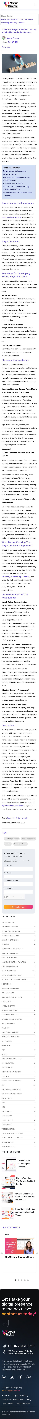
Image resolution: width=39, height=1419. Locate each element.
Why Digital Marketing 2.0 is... (17, 1258)
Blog (3, 16)
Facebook (10, 818)
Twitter (18, 818)
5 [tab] (28, 1280)
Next (37, 1254)
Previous (2, 1254)
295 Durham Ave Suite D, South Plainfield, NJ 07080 (21, 1352)
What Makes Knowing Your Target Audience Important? (17, 188)
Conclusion (8, 196)
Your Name (8, 865)
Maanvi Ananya (13, 38)
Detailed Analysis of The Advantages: (18, 192)
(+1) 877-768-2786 (21, 1346)
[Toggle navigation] (35, 5)
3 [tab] (22, 1280)
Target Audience (10, 174)
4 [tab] (25, 1280)
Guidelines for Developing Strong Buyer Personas (16, 178)
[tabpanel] (19, 1252)
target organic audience (20, 843)
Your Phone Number (11, 880)
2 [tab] (18, 1280)
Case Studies (7, 1403)
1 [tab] (15, 1280)
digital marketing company (12, 838)
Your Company (9, 888)
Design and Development (12, 1399)
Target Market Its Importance (14, 171)
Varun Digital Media (11, 1390)
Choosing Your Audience (13, 183)
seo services (8, 843)
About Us (6, 1395)
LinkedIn (25, 818)
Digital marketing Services (28, 838)
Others (9, 16)
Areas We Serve (23, 1403)
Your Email (7, 873)
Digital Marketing (13, 1234)
